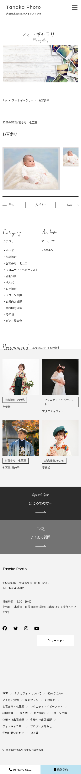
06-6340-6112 (22, 769)
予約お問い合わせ (13, 732)
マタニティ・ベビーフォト (22, 269)
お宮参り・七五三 (16, 263)
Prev (11, 205)
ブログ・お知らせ (41, 726)
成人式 (10, 282)
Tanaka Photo (14, 569)
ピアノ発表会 (14, 320)
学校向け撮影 (14, 308)
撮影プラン (31, 700)
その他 (10, 314)
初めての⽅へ (56, 693)
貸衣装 (34, 732)
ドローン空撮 (14, 295)
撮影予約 (62, 769)
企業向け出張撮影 (13, 719)
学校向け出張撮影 (41, 719)
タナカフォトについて (27, 693)
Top (4, 100)
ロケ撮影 (11, 288)
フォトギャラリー (22, 100)
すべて (10, 250)
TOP (5, 693)
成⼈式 (24, 713)
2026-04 (49, 250)
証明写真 (11, 276)
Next (69, 205)
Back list (40, 205)
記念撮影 (11, 256)
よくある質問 (10, 700)
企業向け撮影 (14, 301)
